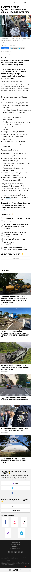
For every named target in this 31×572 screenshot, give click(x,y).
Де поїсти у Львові (12, 3)
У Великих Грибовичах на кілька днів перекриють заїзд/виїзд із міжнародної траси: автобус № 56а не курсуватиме (15, 300)
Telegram (16, 488)
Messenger (17, 493)
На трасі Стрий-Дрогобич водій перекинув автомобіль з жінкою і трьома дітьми (15, 241)
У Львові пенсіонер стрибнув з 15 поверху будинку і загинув (14, 429)
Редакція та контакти (15, 544)
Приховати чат (15, 258)
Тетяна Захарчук (7, 51)
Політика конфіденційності (15, 548)
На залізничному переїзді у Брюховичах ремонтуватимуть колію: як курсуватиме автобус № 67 (15, 334)
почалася (11, 195)
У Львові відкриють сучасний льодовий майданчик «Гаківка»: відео (14, 461)
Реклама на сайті (15, 546)
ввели (8, 197)
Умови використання (15, 542)
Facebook (4, 210)
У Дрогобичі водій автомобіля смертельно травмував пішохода (14, 399)
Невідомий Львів (23, 3)
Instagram (9, 205)
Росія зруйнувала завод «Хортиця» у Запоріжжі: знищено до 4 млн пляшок (16, 226)
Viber (14, 203)
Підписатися (16, 510)
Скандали (3, 3)
